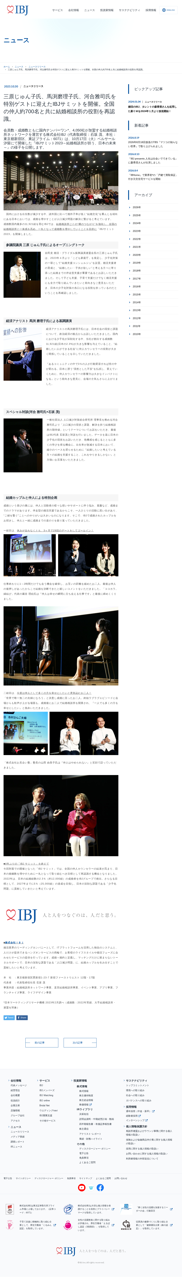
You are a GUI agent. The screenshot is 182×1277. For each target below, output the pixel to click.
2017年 (137, 278)
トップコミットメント (137, 1085)
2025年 (137, 215)
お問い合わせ (120, 1178)
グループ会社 (18, 1115)
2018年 (137, 270)
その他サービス (47, 1120)
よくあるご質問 (87, 1162)
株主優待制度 (86, 1095)
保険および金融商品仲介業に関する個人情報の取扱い (149, 1141)
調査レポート (18, 1141)
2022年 (137, 239)
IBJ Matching (46, 1095)
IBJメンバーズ (47, 1090)
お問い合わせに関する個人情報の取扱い (147, 1153)
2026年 (137, 207)
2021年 (137, 246)
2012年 (137, 318)
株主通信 (84, 1129)
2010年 (137, 334)
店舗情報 (15, 1110)
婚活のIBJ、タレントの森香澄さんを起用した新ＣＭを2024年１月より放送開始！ (152, 109)
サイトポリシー (23, 1178)
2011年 (137, 326)
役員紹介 (15, 1100)
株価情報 (84, 1104)
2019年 (137, 262)
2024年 (137, 223)
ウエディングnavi (48, 1110)
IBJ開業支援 (45, 1115)
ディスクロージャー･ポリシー (95, 1148)
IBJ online (44, 1100)
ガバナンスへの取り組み (138, 1100)
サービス (44, 1080)
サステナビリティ (136, 1080)
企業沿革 (15, 1105)
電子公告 (84, 1153)
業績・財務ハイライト (90, 1139)
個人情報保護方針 (136, 1126)
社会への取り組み (135, 1095)
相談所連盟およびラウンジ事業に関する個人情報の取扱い (149, 1133)
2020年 (137, 254)
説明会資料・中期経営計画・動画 (96, 1119)
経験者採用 (132, 1115)
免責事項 (84, 1157)
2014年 (137, 302)
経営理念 (15, 1090)
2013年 (137, 310)
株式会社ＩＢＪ (14, 942)
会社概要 (15, 1095)
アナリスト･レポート (90, 1134)
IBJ (41, 1085)
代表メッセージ (19, 1085)
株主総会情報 (86, 1100)
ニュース (19, 66)
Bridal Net (44, 1105)
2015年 (137, 294)
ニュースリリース (33, 86)
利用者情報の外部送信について (142, 1158)
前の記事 (40, 1042)
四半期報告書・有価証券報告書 (95, 1124)
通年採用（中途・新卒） (138, 1111)
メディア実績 (18, 1136)
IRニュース (16, 1146)
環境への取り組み (135, 1090)
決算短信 (84, 1114)
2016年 (137, 286)
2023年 (137, 231)
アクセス (15, 1120)
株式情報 (84, 1091)
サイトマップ (85, 1178)
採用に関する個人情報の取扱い (142, 1148)
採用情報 (131, 1106)
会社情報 (16, 1080)
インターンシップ (135, 1120)
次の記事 (78, 1042)
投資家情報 (80, 1080)
